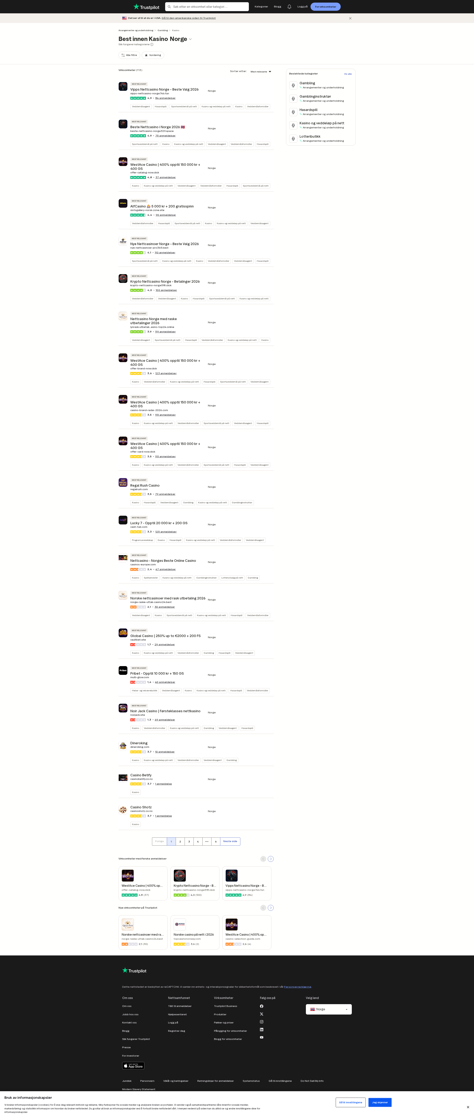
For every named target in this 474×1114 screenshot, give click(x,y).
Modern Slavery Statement (138, 1089)
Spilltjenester (151, 577)
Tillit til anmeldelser (180, 1006)
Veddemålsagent (141, 106)
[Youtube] (261, 1037)
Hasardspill (160, 106)
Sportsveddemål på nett (184, 106)
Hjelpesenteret (177, 1014)
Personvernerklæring (297, 986)
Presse (126, 1047)
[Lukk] (350, 18)
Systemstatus (251, 1081)
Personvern (147, 1081)
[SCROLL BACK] (263, 859)
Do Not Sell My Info (312, 1081)
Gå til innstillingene (280, 1081)
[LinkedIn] (261, 1029)
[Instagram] (261, 1021)
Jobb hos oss (130, 1014)
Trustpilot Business (225, 1006)
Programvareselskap (142, 540)
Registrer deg (176, 1030)
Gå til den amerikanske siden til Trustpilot (189, 18)
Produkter (220, 1014)
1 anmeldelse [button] (163, 783)
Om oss (126, 1006)
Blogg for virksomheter (228, 1039)
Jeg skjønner (380, 1102)
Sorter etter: (238, 71)
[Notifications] (289, 6)
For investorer (130, 1055)
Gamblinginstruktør (242, 502)
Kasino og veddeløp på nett (216, 106)
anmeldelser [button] (165, 98)
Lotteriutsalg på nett (232, 577)
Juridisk (126, 1081)
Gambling (163, 30)
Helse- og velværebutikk (144, 690)
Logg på (173, 1022)
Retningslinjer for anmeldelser (215, 1081)
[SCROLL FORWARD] (271, 859)
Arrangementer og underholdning (135, 30)
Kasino (238, 106)
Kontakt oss (129, 1022)
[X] (261, 1013)
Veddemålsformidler (257, 106)
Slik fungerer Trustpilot (136, 1039)
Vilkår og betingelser (175, 1081)
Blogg (125, 1030)
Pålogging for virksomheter (230, 1030)
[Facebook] (261, 1005)
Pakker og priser (224, 1022)
